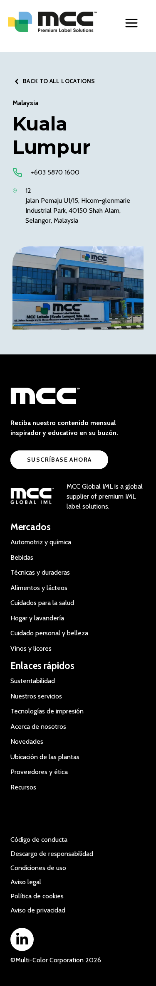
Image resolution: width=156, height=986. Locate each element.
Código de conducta (38, 839)
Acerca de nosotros (38, 726)
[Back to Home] (52, 22)
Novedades (26, 741)
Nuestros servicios (36, 696)
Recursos (23, 787)
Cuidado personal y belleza (49, 633)
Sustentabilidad (32, 681)
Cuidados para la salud (42, 603)
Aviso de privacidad (37, 910)
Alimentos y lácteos (38, 588)
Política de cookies (37, 896)
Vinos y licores (31, 648)
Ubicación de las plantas (44, 757)
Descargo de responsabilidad (51, 854)
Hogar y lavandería (37, 618)
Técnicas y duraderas (40, 572)
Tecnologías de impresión (47, 711)
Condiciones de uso (38, 868)
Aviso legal (25, 882)
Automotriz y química (40, 542)
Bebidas (21, 557)
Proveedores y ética (39, 772)
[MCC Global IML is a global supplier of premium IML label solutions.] (32, 496)
